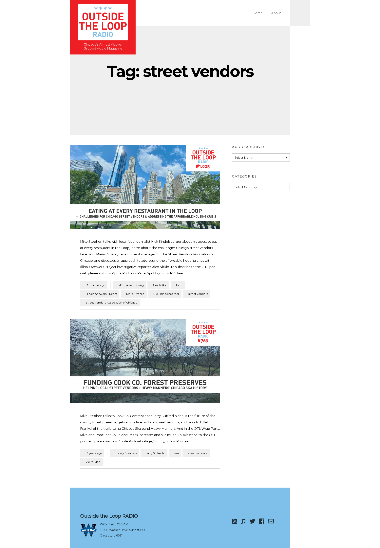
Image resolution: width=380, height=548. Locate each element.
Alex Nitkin (160, 285)
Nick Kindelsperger (166, 293)
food (179, 285)
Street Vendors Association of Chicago (111, 302)
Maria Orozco (135, 293)
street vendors (198, 293)
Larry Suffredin (155, 453)
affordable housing (131, 285)
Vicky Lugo (93, 461)
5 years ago (92, 453)
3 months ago (94, 285)
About (276, 13)
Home (257, 13)
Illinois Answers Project (101, 293)
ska (176, 453)
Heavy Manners (126, 453)
